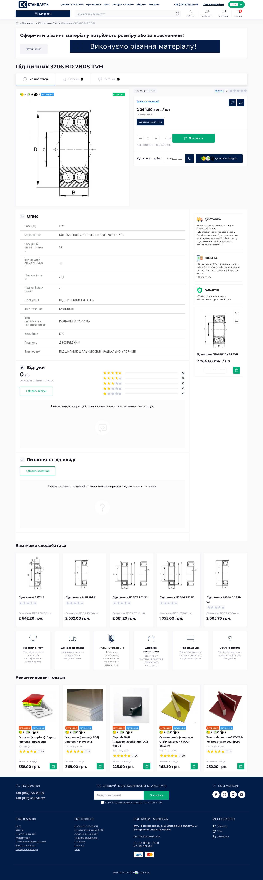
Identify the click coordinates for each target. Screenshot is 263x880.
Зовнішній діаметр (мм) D (34, 247)
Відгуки (141, 4)
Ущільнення (33, 235)
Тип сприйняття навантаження (35, 321)
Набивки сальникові (86, 837)
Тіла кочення (33, 309)
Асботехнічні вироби (86, 833)
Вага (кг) (30, 226)
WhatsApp (223, 836)
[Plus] (155, 138)
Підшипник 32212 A (31, 597)
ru (240, 4)
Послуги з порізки (123, 4)
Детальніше (34, 49)
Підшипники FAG (48, 23)
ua (235, 4)
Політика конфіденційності (31, 841)
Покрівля (80, 841)
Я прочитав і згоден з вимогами (133, 802)
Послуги (79, 845)
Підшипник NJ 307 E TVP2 (130, 597)
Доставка (213, 219)
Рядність (31, 342)
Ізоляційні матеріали (86, 826)
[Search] (177, 13)
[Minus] (140, 138)
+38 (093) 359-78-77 (30, 798)
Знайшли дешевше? (148, 101)
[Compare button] (240, 102)
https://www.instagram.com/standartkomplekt (224, 794)
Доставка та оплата (72, 4)
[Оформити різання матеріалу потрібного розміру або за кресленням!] (145, 46)
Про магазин (93, 4)
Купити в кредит (226, 158)
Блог (106, 4)
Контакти (154, 4)
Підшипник (28, 23)
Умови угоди (23, 837)
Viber (220, 831)
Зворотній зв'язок (25, 845)
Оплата (211, 258)
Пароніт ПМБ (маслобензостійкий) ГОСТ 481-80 (130, 742)
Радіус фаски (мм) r (34, 289)
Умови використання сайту (129, 802)
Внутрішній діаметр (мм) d (34, 263)
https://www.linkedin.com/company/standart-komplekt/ (233, 794)
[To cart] (236, 370)
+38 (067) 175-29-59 (30, 793)
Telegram (222, 826)
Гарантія (212, 290)
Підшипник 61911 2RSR (80, 597)
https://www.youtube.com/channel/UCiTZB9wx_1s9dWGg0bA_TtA (241, 794)
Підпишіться (156, 795)
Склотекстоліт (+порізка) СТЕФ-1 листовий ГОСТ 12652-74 (176, 742)
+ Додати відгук (36, 391)
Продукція (32, 300)
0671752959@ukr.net (147, 836)
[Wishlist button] (232, 102)
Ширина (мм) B (34, 277)
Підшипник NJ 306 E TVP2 (176, 597)
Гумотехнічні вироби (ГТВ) (89, 830)
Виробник (31, 333)
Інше (77, 849)
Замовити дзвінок (213, 4)
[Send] (189, 158)
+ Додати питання (38, 471)
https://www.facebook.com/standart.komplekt (216, 794)
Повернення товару (27, 849)
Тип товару (32, 351)
